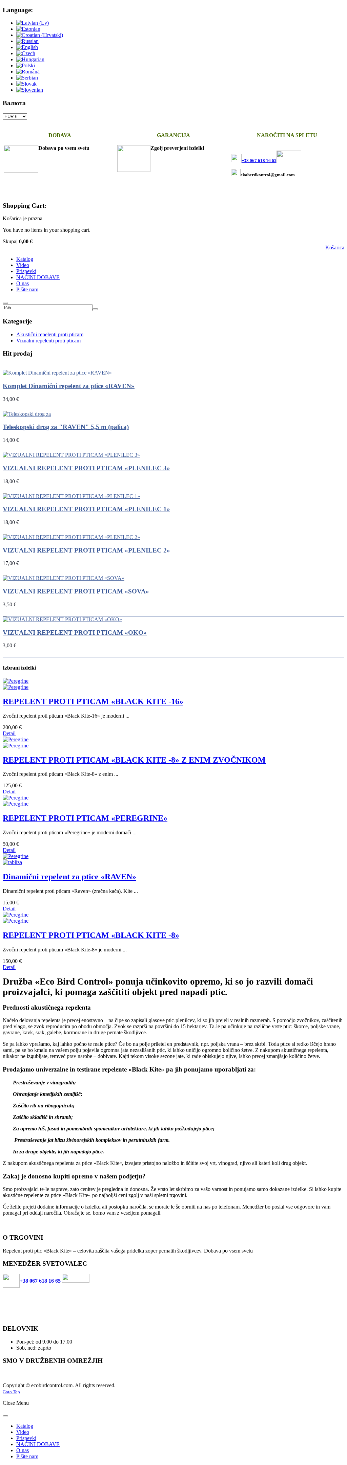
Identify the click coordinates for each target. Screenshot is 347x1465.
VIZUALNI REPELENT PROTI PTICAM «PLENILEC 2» (86, 550)
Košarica (334, 247)
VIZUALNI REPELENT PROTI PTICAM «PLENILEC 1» (86, 509)
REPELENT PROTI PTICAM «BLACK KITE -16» (93, 701)
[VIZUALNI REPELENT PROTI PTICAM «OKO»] (62, 619)
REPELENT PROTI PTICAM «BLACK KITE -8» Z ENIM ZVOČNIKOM (134, 760)
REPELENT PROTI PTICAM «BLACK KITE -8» (91, 935)
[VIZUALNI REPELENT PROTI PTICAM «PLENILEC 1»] (71, 496)
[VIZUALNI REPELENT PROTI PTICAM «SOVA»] (63, 578)
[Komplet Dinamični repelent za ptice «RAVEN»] (57, 373)
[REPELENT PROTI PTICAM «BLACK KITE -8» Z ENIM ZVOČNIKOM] (173, 743)
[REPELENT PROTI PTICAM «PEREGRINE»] (173, 801)
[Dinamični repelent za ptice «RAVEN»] (173, 859)
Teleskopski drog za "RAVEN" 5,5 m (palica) (66, 426)
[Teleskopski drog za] (27, 414)
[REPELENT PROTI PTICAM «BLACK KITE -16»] (173, 684)
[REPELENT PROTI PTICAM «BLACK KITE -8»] (173, 918)
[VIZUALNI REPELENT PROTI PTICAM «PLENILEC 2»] (71, 537)
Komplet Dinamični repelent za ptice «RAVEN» (69, 385)
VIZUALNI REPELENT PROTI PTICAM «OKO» (75, 632)
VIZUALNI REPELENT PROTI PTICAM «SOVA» (76, 591)
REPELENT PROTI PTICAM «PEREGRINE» (85, 818)
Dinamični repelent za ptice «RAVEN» (69, 876)
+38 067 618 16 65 (41, 1281)
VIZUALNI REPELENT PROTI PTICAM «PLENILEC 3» (86, 468)
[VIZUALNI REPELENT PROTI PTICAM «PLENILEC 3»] (71, 455)
